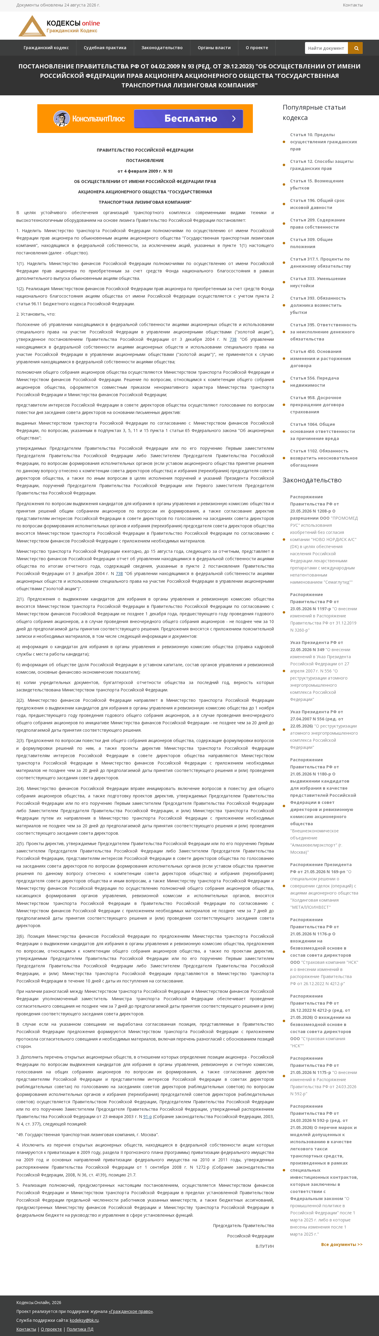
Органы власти (214, 47)
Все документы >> (342, 1244)
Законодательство (162, 47)
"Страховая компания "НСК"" (320, 1020)
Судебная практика (105, 47)
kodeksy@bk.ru (84, 1320)
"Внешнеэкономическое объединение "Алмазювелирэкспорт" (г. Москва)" (323, 806)
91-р (147, 1116)
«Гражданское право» (131, 1311)
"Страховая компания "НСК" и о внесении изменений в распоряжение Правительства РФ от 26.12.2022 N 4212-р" (324, 951)
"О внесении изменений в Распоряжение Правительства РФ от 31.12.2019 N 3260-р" (323, 612)
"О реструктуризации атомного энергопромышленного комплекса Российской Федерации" (324, 729)
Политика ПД (80, 1329)
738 (233, 339)
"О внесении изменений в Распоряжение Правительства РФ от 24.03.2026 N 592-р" (323, 1075)
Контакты (353, 5)
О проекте (257, 47)
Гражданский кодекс (46, 47)
